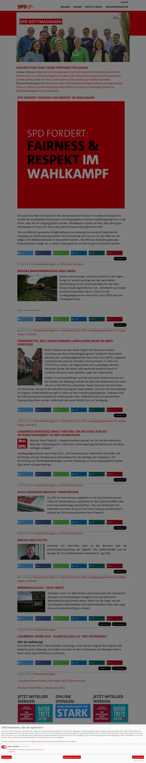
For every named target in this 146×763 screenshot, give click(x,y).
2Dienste (11, 752)
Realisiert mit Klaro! (139, 760)
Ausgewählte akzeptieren (72, 757)
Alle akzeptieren (138, 757)
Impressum (72, 741)
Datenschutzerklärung (38, 741)
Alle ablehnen (6, 757)
